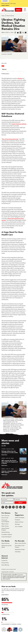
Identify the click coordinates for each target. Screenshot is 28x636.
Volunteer (17, 524)
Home (3, 15)
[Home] (8, 10)
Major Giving (5, 526)
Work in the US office (20, 543)
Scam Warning (5, 565)
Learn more (5, 5)
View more (6, 73)
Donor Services (5, 515)
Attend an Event (19, 522)
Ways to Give (5, 524)
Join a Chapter (19, 526)
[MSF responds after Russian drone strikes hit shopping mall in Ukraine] (14, 461)
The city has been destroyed (10, 139)
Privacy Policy (5, 562)
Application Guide (19, 549)
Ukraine (4, 69)
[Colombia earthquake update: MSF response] (14, 471)
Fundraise (17, 519)
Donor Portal (5, 517)
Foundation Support (7, 534)
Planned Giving (5, 532)
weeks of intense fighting (19, 124)
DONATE (18, 10)
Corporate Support (6, 536)
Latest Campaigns (19, 517)
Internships (17, 551)
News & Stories (10, 15)
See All (3, 445)
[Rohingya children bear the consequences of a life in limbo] (14, 451)
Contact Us (4, 560)
